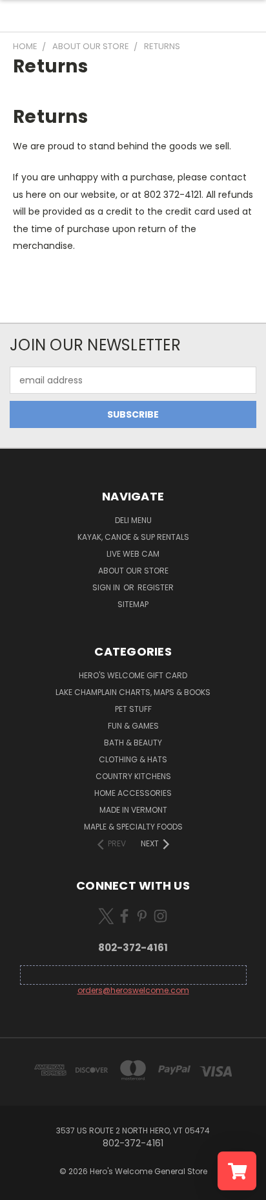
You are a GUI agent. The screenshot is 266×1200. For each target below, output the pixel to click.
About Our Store (133, 570)
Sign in (107, 587)
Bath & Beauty (133, 742)
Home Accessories (133, 793)
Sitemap (133, 604)
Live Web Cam (133, 553)
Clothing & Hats (133, 759)
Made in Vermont (133, 809)
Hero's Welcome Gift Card (133, 675)
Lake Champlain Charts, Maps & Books (133, 692)
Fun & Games (133, 725)
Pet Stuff (133, 708)
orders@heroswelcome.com (133, 990)
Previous (20, 1187)
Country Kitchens (133, 776)
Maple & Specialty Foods (133, 826)
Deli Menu (133, 520)
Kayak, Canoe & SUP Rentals (133, 536)
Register (156, 587)
